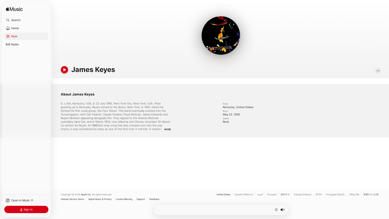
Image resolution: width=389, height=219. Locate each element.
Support (141, 199)
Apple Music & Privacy (100, 199)
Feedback (154, 199)
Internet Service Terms (72, 199)
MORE (167, 129)
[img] (14, 9)
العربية (260, 194)
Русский (271, 194)
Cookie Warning (124, 199)
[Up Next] (276, 210)
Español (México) (244, 194)
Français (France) (302, 194)
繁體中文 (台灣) (371, 194)
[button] (26, 20)
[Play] (64, 69)
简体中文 (285, 194)
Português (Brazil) (335, 194)
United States (224, 194)
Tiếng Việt (354, 194)
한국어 (319, 194)
